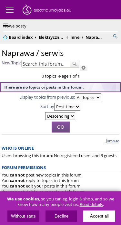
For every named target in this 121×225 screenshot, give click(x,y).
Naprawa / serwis (33, 53)
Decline (61, 216)
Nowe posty (14, 26)
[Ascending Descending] (60, 116)
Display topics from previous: (47, 97)
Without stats (23, 216)
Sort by (47, 106)
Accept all (99, 216)
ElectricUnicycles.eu (47, 10)
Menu (9, 9)
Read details (91, 204)
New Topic (11, 63)
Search (74, 64)
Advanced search (83, 67)
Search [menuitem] (115, 36)
